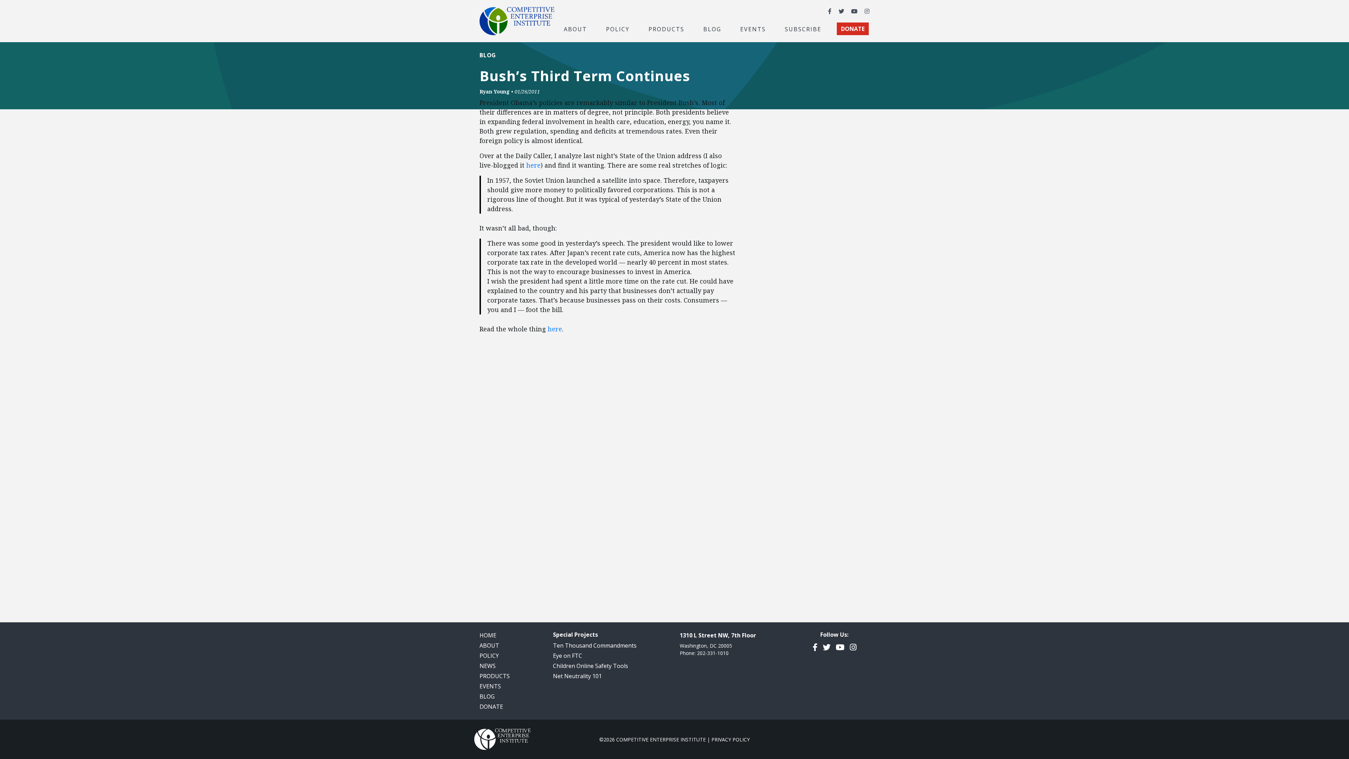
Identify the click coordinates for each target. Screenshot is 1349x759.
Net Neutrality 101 (577, 676)
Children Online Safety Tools (590, 666)
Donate (491, 707)
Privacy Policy (730, 739)
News (488, 666)
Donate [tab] (853, 29)
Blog (712, 29)
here (533, 165)
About (489, 645)
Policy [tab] (618, 29)
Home (488, 635)
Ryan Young (495, 91)
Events (753, 29)
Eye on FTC (567, 656)
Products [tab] (666, 29)
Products (495, 676)
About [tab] (575, 29)
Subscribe (803, 29)
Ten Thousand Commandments (595, 645)
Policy (489, 656)
